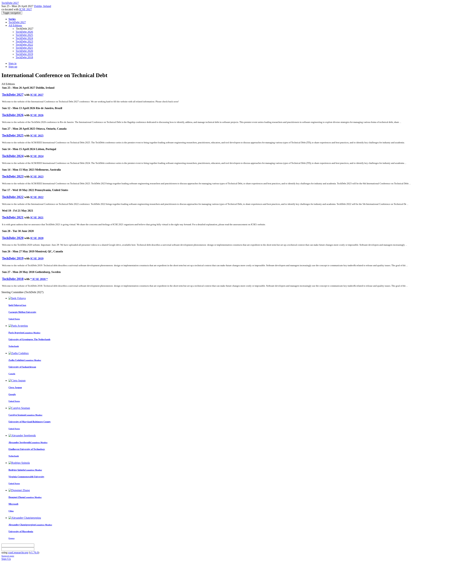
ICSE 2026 (36, 115)
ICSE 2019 (36, 258)
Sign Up (6, 558)
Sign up (13, 66)
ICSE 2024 (36, 156)
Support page (7, 556)
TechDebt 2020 (24, 50)
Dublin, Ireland (42, 6)
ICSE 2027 (25, 9)
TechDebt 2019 (24, 54)
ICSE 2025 (36, 135)
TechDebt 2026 (24, 31)
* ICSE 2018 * (39, 279)
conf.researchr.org (18, 552)
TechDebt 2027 (17, 22)
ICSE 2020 (36, 238)
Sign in (12, 63)
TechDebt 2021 (24, 47)
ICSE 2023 (36, 176)
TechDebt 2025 (24, 35)
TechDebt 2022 (24, 44)
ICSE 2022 (36, 197)
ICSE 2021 (36, 217)
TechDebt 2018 (24, 57)
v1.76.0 (34, 552)
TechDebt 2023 (24, 41)
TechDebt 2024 (24, 38)
